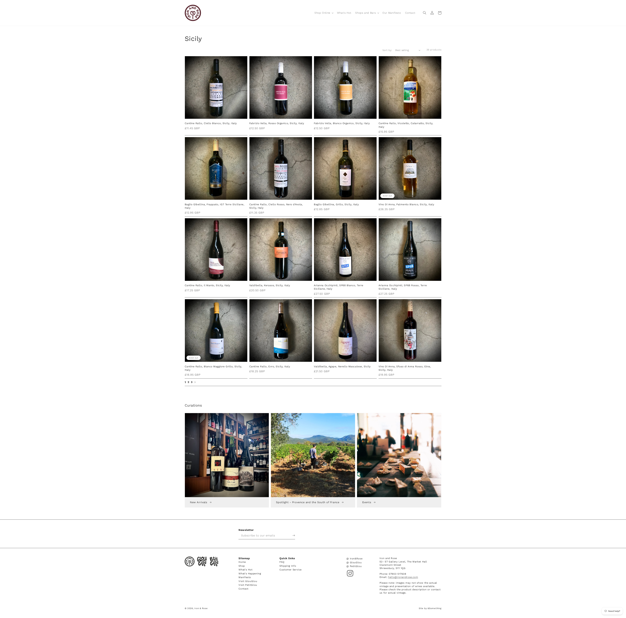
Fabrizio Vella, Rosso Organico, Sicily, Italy (276, 123)
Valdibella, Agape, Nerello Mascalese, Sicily (342, 366)
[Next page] (194, 382)
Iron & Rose (189, 561)
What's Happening (249, 573)
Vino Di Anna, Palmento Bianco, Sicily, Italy (406, 204)
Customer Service (290, 569)
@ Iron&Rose (354, 558)
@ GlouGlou (354, 562)
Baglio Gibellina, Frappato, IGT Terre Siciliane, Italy (214, 206)
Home (242, 562)
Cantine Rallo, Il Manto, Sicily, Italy (207, 285)
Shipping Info (287, 565)
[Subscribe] (291, 535)
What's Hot (245, 569)
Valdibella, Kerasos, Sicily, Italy (269, 285)
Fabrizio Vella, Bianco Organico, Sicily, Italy (342, 123)
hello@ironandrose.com (403, 577)
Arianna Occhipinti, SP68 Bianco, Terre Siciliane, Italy (338, 287)
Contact (243, 588)
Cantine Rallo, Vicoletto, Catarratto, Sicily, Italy (406, 125)
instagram (350, 573)
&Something (434, 608)
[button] (323, 12)
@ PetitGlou (354, 566)
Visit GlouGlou (247, 581)
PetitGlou (214, 561)
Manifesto (244, 577)
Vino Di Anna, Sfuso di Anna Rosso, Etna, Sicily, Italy (405, 368)
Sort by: (387, 50)
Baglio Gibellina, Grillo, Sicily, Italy (336, 204)
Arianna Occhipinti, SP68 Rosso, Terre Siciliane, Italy (403, 287)
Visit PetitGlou (247, 584)
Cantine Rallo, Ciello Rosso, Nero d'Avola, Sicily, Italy (276, 206)
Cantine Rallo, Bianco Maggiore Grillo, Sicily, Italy (213, 368)
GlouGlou (202, 561)
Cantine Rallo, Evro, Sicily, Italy (269, 366)
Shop (241, 565)
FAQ (281, 562)
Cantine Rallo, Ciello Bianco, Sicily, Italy (211, 123)
